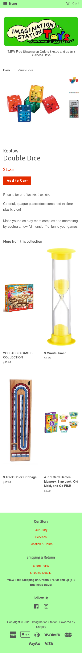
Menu (12, 3)
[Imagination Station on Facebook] (36, 607)
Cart (75, 3)
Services (41, 537)
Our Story (41, 530)
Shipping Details (41, 572)
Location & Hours (41, 544)
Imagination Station (45, 622)
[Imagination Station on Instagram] (46, 607)
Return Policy (41, 565)
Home (7, 70)
